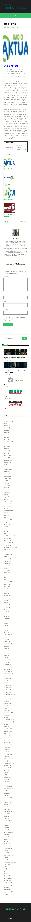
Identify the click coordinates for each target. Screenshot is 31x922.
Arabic (5, 444)
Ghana (5, 584)
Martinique (7, 687)
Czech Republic (8, 536)
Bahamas (6, 462)
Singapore (6, 797)
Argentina (6, 446)
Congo (5, 524)
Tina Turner (7, 848)
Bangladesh (7, 469)
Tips (5, 850)
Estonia (6, 565)
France (5, 572)
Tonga (5, 853)
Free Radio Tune (15, 909)
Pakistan (6, 742)
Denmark (6, 538)
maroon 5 (6, 685)
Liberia (5, 662)
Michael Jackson (8, 694)
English (6, 563)
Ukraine (6, 876)
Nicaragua (6, 731)
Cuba (5, 531)
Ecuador (6, 552)
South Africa (7, 809)
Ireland (5, 627)
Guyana (6, 595)
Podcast (6, 756)
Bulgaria (6, 497)
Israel (5, 630)
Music (5, 708)
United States (7, 878)
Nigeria (5, 733)
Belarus (6, 474)
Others (5, 740)
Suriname (6, 827)
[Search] (24, 338)
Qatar (5, 770)
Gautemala (6, 577)
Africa (5, 423)
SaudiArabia (7, 791)
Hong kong (7, 607)
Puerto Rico (7, 768)
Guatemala (6, 591)
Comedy (6, 522)
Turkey (5, 866)
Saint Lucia (7, 786)
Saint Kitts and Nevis (9, 784)
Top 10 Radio (7, 855)
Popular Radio (7, 763)
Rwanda (6, 781)
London (6, 667)
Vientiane (6, 887)
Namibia (6, 715)
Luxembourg (7, 669)
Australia (6, 455)
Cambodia (6, 501)
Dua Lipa (6, 549)
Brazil (5, 492)
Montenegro (7, 701)
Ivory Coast (7, 634)
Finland (6, 570)
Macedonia (7, 671)
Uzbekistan (7, 882)
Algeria (5, 432)
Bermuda (6, 478)
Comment (6, 276)
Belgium (6, 476)
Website (5, 309)
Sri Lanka (6, 823)
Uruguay (6, 880)
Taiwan (5, 837)
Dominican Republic (9, 547)
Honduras (6, 605)
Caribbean (6, 508)
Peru (5, 752)
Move (5, 706)
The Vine (5, 384)
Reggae (6, 772)
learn (5, 657)
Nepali (5, 717)
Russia (5, 779)
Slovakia (6, 800)
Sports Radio (7, 820)
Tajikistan (6, 839)
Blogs (5, 483)
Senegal (6, 793)
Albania (6, 430)
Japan (5, 639)
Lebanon (6, 660)
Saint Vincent (7, 788)
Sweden (6, 830)
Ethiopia (6, 568)
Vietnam (6, 889)
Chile (5, 513)
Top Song (6, 857)
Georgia (6, 579)
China (5, 515)
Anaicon (6, 435)
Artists (5, 451)
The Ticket (6, 408)
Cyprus (6, 533)
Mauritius (6, 690)
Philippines (7, 754)
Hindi (5, 602)
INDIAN (5, 616)
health (5, 600)
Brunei (5, 494)
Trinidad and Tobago (9, 862)
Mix (4, 696)
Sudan (5, 825)
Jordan (5, 641)
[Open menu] (15, 16)
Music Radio (7, 712)
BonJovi (6, 487)
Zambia (6, 894)
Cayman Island (8, 510)
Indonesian (7, 621)
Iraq (5, 625)
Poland (5, 758)
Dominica (6, 545)
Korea (5, 648)
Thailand (6, 846)
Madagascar (7, 673)
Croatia (6, 529)
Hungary (6, 609)
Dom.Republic (7, 543)
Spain (5, 814)
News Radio (7, 729)
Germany (6, 582)
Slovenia (5, 71)
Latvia (5, 655)
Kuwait (5, 653)
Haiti (5, 598)
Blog (5, 480)
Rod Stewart (7, 774)
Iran (5, 623)
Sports (5, 816)
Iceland (5, 611)
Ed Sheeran (7, 554)
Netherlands (7, 719)
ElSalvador (6, 559)
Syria (5, 834)
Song (5, 807)
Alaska (5, 428)
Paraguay (6, 749)
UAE (5, 869)
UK (4, 873)
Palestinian (7, 745)
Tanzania (6, 843)
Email (5, 301)
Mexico (5, 692)
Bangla (5, 464)
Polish (5, 761)
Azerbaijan (6, 460)
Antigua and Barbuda (9, 441)
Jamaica (6, 637)
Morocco (6, 703)
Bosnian (6, 490)
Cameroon (6, 503)
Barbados (6, 471)
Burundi (6, 499)
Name (5, 294)
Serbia (5, 795)
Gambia (6, 575)
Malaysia (6, 678)
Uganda (6, 871)
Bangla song (7, 467)
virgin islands (7, 892)
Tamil (5, 841)
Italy (5, 632)
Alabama (6, 425)
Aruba (5, 453)
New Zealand (7, 722)
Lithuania (6, 664)
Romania (6, 777)
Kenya (5, 646)
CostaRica (6, 526)
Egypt (5, 556)
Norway (6, 735)
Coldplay (6, 517)
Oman (5, 738)
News (5, 724)
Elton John (7, 561)
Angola (5, 439)
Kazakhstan (7, 644)
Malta (5, 683)
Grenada (6, 588)
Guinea (5, 593)
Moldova (6, 699)
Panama (6, 747)
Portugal (6, 765)
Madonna (6, 676)
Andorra (6, 437)
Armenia (6, 448)
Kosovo (6, 650)
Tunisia (5, 864)
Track (5, 859)
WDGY (5, 396)
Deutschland (7, 540)
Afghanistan (7, 421)
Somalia (6, 804)
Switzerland (7, 832)
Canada (6, 506)
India (5, 614)
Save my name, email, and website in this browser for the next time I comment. (15, 318)
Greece (5, 586)
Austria (5, 458)
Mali (5, 680)
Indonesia (6, 618)
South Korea (7, 811)
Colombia (6, 520)
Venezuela (6, 885)
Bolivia (5, 485)
